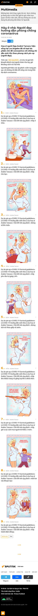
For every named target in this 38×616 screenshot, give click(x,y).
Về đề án (3, 588)
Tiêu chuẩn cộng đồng (8, 591)
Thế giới (12, 572)
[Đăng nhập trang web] (31, 2)
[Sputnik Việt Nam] (6, 3)
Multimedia (5, 536)
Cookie (17, 591)
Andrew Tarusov (14, 113)
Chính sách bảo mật (7, 594)
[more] (35, 112)
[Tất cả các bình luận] (3, 613)
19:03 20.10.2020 (6, 37)
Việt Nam (4, 572)
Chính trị (20, 572)
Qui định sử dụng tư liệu (14, 588)
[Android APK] (7, 599)
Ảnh (11, 536)
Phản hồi (25, 588)
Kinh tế (27, 572)
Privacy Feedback (19, 594)
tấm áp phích (13, 60)
